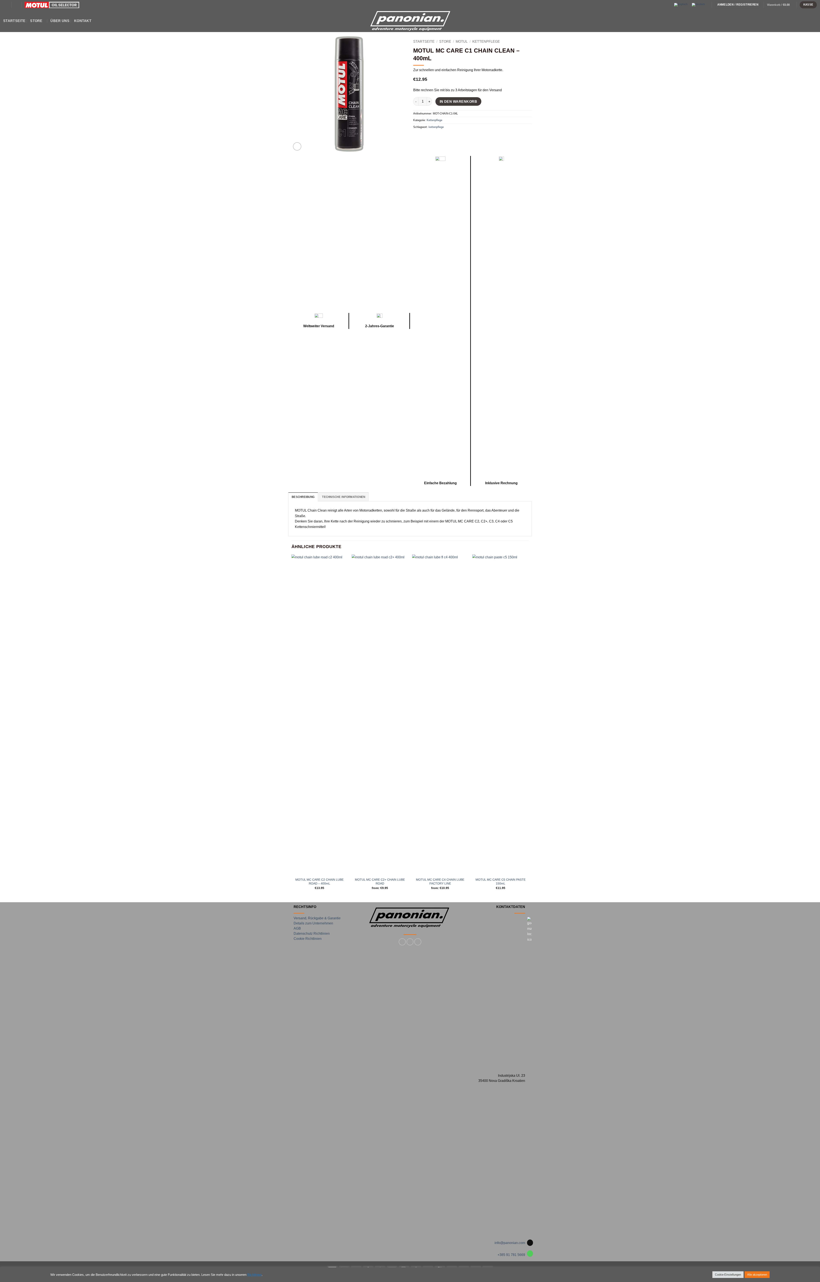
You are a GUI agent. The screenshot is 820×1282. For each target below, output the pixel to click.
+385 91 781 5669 (511, 1255)
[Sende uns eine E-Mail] (530, 1242)
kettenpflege (436, 127)
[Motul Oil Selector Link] (52, 5)
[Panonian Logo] (410, 917)
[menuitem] (681, 5)
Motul (462, 41)
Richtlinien (254, 1274)
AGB (297, 928)
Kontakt (82, 21)
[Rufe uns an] (530, 1253)
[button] (5, 5)
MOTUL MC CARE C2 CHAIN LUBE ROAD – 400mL (319, 881)
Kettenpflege (486, 41)
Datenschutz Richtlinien (312, 933)
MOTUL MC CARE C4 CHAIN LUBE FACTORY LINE (440, 881)
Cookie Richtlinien (308, 938)
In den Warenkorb (458, 101)
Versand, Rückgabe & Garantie (317, 918)
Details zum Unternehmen (313, 923)
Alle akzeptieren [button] (757, 1274)
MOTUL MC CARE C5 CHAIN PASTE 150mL (501, 881)
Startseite (14, 21)
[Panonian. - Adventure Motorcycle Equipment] (410, 21)
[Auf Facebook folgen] (402, 941)
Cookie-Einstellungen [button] (728, 1274)
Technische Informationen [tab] (343, 497)
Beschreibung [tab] (303, 497)
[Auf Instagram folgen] (410, 941)
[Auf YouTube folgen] (417, 941)
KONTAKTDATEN (510, 907)
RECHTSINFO (305, 907)
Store (36, 21)
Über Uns (59, 21)
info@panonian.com (510, 1243)
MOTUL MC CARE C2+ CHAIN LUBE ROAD (380, 881)
